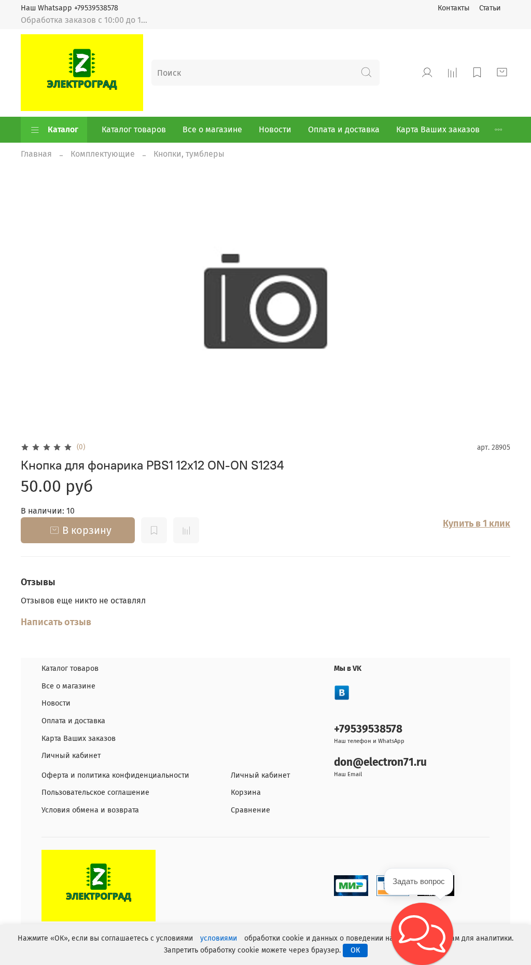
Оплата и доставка (344, 129)
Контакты (454, 8)
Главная (36, 154)
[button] (422, 934)
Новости (275, 129)
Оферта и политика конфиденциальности (115, 775)
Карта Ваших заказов (438, 129)
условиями (218, 938)
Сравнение (250, 810)
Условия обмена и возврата (90, 810)
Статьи (490, 8)
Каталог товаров (134, 129)
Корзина (246, 792)
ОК (355, 950)
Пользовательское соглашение (95, 792)
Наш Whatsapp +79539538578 (69, 8)
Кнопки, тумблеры (189, 154)
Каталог (63, 129)
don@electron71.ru (380, 762)
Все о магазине (212, 129)
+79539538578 (368, 729)
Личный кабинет (71, 755)
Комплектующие (103, 154)
